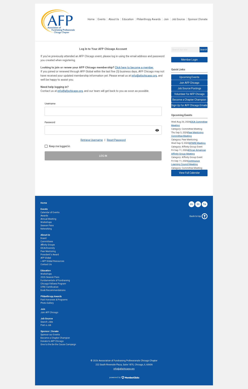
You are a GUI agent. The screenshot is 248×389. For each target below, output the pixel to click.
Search (203, 49)
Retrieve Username (92, 140)
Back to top (195, 216)
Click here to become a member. (134, 67)
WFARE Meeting (197, 143)
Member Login (189, 59)
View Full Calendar (189, 172)
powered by (115, 377)
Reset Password (116, 140)
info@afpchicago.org (124, 369)
